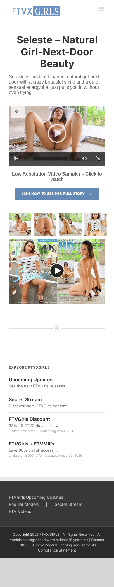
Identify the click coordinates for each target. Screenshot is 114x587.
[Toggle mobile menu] (102, 9)
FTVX (44, 534)
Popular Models (24, 504)
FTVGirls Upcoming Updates (36, 497)
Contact (97, 539)
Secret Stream (68, 504)
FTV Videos (20, 511)
